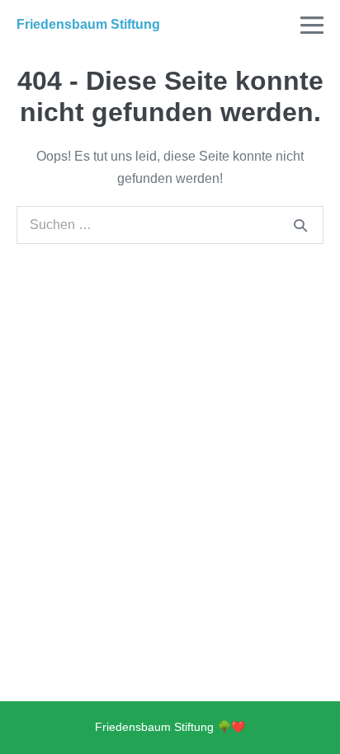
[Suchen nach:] (170, 225)
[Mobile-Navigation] (311, 24)
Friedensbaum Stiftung (88, 24)
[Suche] (300, 225)
